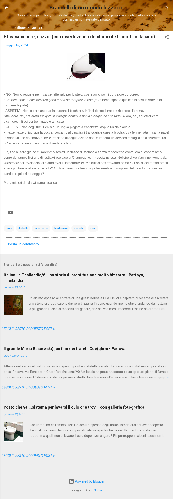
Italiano (20, 27)
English (36, 27)
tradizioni (61, 228)
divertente (41, 228)
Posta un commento (23, 244)
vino (93, 228)
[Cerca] (166, 9)
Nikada (98, 490)
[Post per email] (10, 212)
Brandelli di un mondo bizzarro (86, 8)
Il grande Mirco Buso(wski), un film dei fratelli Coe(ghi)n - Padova (64, 348)
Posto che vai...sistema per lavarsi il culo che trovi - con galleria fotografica (74, 407)
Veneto (78, 228)
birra (9, 228)
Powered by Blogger (89, 481)
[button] (166, 37)
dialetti (23, 228)
